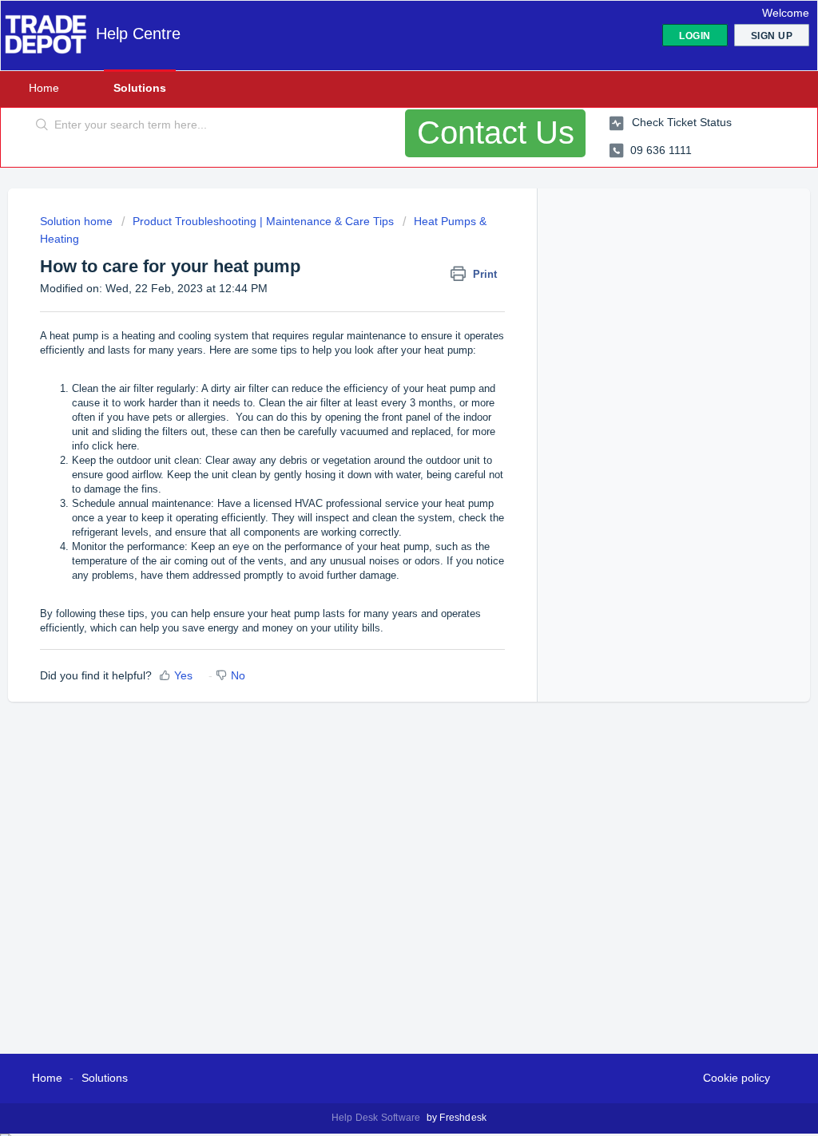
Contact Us (495, 132)
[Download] (379, 363)
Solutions (139, 87)
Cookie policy (736, 1077)
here (127, 446)
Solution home (78, 221)
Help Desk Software (377, 1117)
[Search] (42, 125)
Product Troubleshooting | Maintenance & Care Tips (263, 221)
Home (44, 87)
